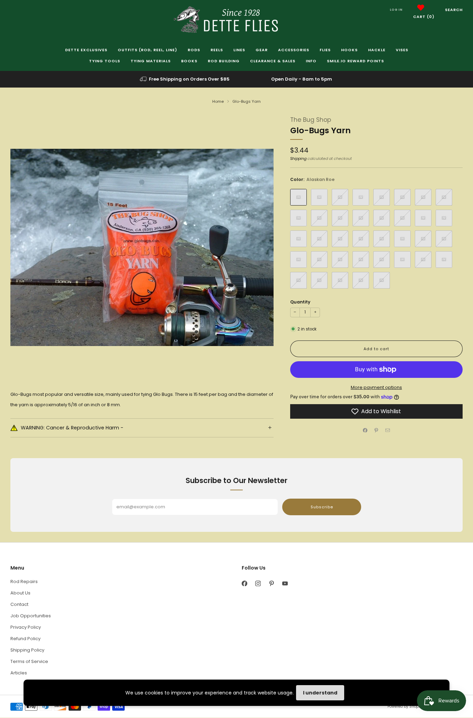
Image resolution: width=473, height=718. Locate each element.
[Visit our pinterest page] (271, 583)
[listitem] (185, 79)
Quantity (300, 302)
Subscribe (322, 507)
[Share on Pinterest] (376, 430)
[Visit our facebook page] (244, 583)
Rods (194, 50)
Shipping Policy (27, 650)
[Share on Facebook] (365, 430)
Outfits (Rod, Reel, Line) (147, 50)
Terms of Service (29, 661)
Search (454, 9)
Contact (19, 604)
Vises (402, 50)
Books (189, 61)
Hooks (349, 50)
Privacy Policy (25, 627)
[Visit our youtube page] (285, 583)
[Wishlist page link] (420, 7)
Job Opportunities (30, 615)
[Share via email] (387, 430)
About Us (20, 593)
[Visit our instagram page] (258, 583)
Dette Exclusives (86, 50)
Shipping (298, 158)
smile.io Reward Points (355, 61)
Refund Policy (25, 638)
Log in (396, 10)
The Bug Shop (310, 120)
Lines (239, 50)
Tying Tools (104, 61)
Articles (18, 673)
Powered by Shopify (405, 706)
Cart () (424, 16)
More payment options (376, 387)
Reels (217, 50)
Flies (325, 50)
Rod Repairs (24, 581)
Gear (262, 50)
